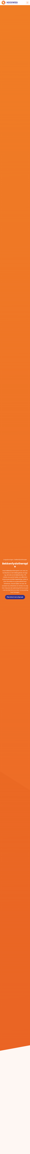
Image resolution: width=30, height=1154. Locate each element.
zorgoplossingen (8, 559)
